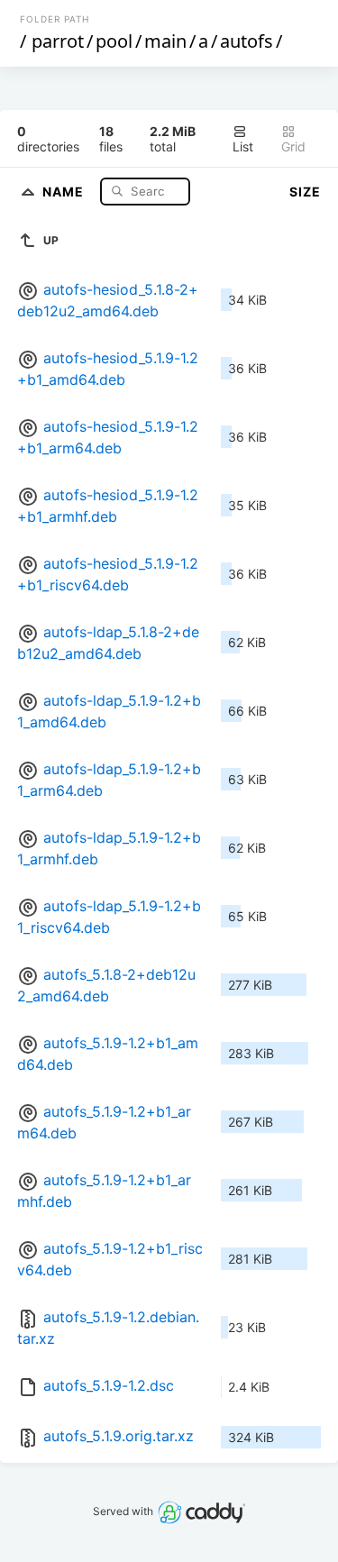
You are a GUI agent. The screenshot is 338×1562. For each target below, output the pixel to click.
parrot (58, 41)
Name (64, 190)
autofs (246, 41)
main (165, 41)
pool (114, 41)
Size (305, 191)
